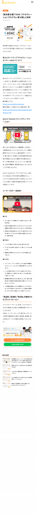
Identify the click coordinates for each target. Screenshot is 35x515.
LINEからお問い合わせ (17, 344)
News (5, 10)
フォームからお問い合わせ (17, 340)
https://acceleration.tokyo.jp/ (13, 104)
